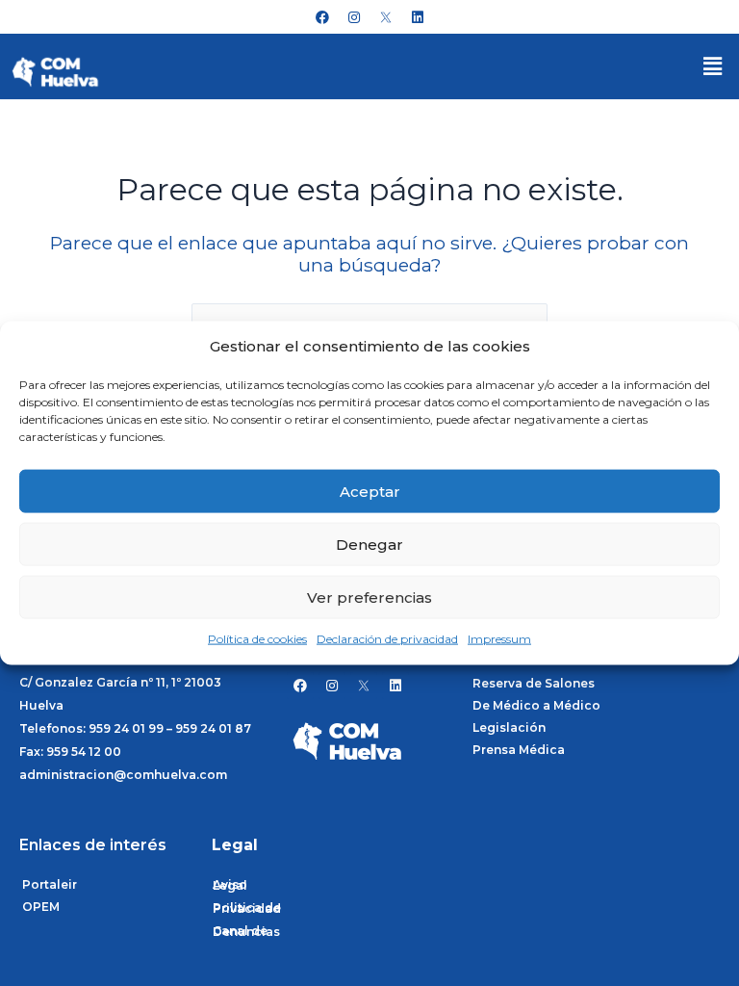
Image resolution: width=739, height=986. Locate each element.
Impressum (499, 639)
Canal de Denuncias (246, 931)
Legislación (509, 727)
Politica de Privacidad (247, 908)
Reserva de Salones (533, 683)
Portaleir (49, 884)
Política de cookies (257, 639)
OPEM (41, 906)
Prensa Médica (518, 749)
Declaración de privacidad (387, 639)
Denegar (369, 544)
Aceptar (370, 491)
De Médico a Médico (536, 705)
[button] (713, 66)
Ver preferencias (369, 597)
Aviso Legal (230, 885)
